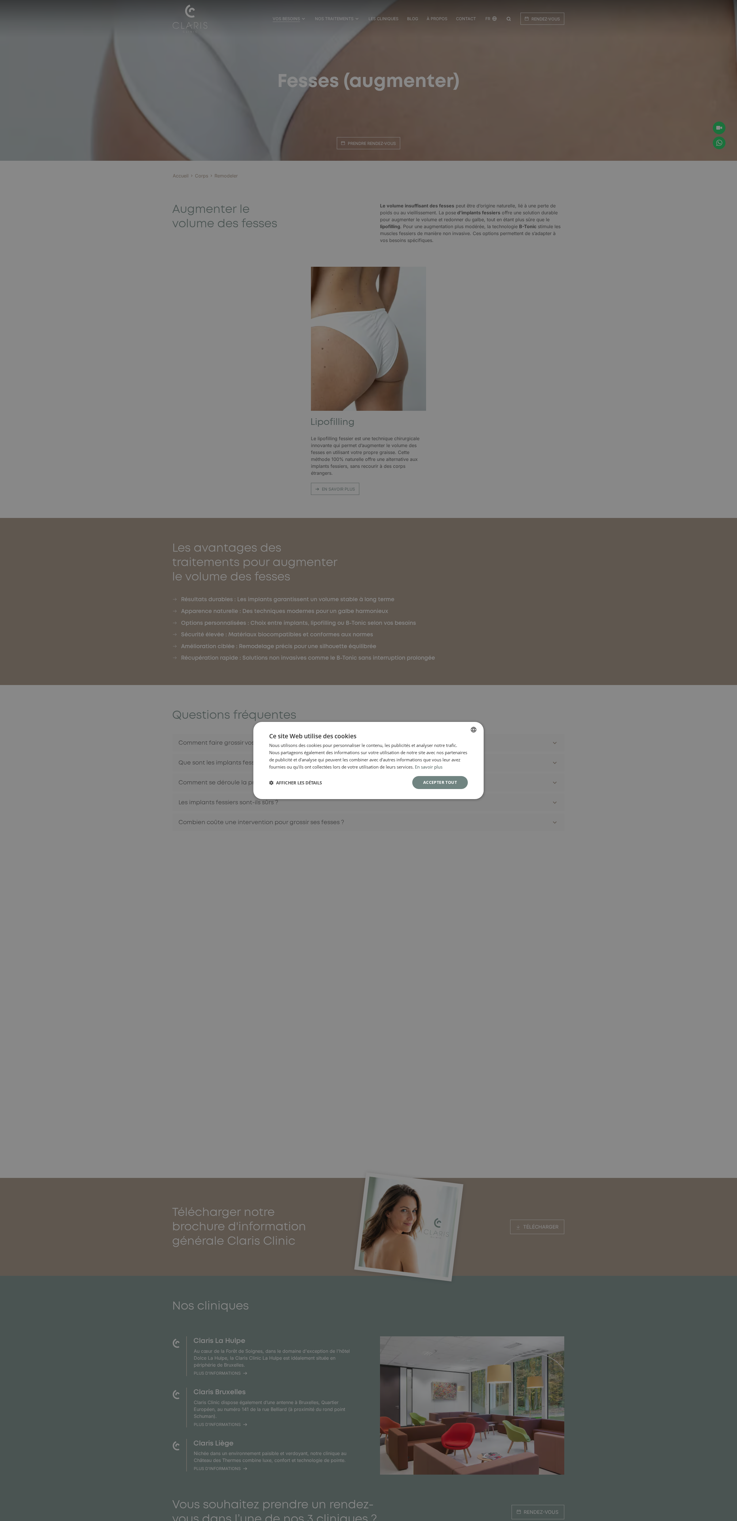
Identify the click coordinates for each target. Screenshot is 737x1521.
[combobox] (473, 730)
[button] (295, 783)
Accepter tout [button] (440, 782)
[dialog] (368, 760)
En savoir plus (428, 767)
